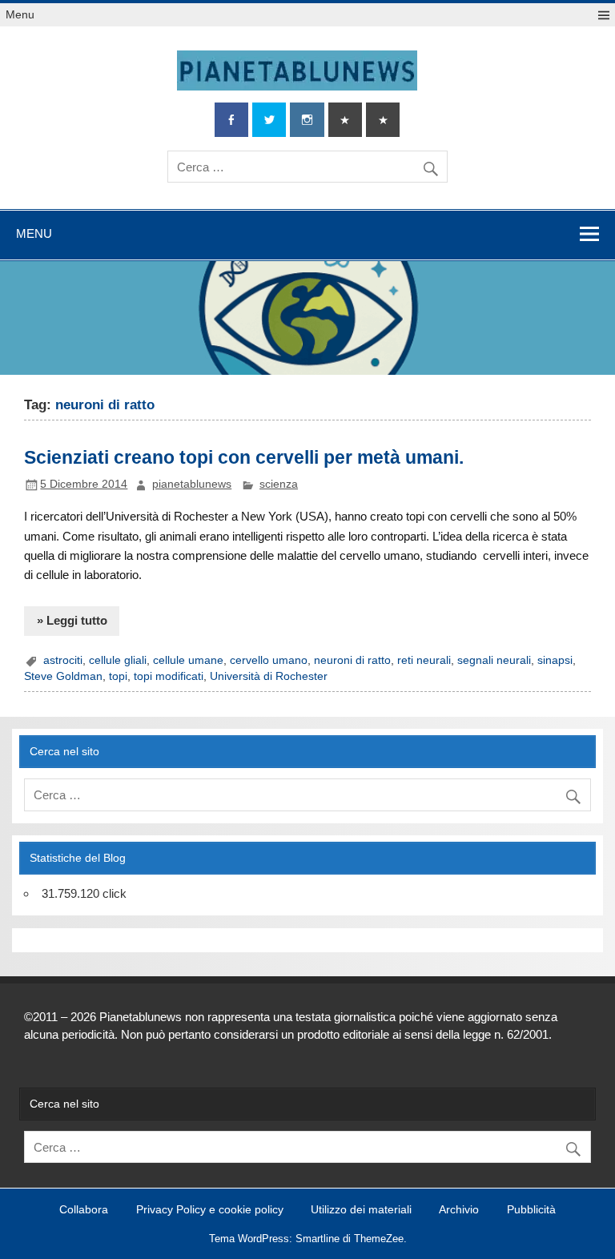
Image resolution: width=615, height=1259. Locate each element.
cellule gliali (118, 660)
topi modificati (168, 676)
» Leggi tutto (72, 620)
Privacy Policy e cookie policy (209, 1210)
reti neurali (424, 660)
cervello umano (269, 660)
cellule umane (188, 660)
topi (118, 676)
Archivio (459, 1210)
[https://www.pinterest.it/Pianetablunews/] (345, 120)
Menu (20, 15)
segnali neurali (494, 660)
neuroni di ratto (352, 660)
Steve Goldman (63, 676)
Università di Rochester (269, 676)
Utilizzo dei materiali (361, 1210)
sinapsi (555, 660)
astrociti (62, 660)
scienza (278, 484)
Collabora (83, 1210)
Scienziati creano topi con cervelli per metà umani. (244, 457)
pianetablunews (191, 484)
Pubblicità (531, 1210)
